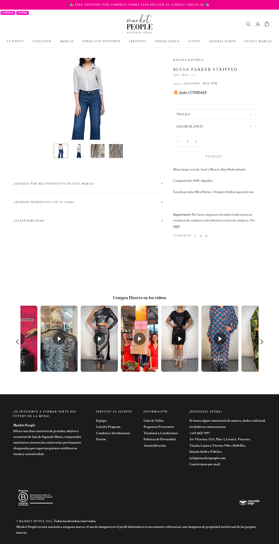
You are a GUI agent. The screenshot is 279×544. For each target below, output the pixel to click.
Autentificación (155, 445)
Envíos (101, 439)
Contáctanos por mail (204, 464)
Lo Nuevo (15, 41)
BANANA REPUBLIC (188, 60)
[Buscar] (248, 24)
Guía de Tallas (154, 420)
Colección (41, 41)
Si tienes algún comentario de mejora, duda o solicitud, (227, 420)
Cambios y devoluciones (113, 433)
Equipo (101, 420)
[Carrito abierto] (267, 23)
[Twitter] (201, 236)
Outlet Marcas (258, 41)
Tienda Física (167, 41)
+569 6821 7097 (199, 433)
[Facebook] (195, 236)
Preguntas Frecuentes (159, 427)
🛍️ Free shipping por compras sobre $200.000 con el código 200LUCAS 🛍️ (139, 5)
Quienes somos (222, 41)
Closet (194, 41)
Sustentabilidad (29, 221)
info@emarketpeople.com (207, 458)
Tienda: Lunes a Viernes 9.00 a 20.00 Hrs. (217, 445)
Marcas (67, 41)
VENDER (22, 12)
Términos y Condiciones (161, 433)
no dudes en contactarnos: (207, 427)
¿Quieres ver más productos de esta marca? (54, 184)
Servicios (137, 41)
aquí (176, 226)
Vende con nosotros (101, 41)
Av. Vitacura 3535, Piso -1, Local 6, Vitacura (219, 439)
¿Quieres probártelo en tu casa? (44, 202)
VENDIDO (214, 157)
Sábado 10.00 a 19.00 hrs (205, 451)
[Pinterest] (206, 236)
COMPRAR (8, 12)
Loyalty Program (108, 427)
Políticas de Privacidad (160, 439)
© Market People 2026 (34, 521)
